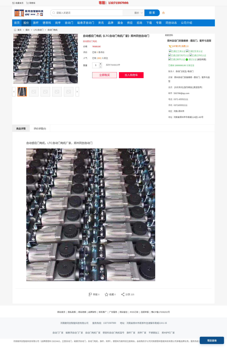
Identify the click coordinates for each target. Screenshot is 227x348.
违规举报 (145, 312)
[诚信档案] (201, 59)
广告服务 (113, 312)
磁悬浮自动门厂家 (74, 332)
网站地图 (82, 312)
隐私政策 (72, 312)
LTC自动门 (38, 30)
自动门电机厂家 (92, 332)
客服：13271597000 (113, 2)
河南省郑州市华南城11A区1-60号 (188, 117)
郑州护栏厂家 (168, 332)
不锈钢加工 (154, 332)
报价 (28, 30)
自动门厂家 (58, 332)
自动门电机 (52, 30)
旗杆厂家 (131, 332)
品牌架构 (92, 312)
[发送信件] (197, 87)
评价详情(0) (40, 128)
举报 (96, 294)
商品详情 (21, 128)
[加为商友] (188, 87)
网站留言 (124, 312)
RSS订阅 (134, 312)
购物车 (32, 3)
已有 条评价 (98, 52)
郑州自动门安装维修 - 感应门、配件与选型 (189, 40)
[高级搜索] (162, 12)
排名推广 (103, 312)
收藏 (112, 294)
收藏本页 (19, 3)
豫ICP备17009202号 (160, 312)
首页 (19, 30)
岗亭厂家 (142, 332)
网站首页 (61, 312)
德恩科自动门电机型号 (113, 332)
